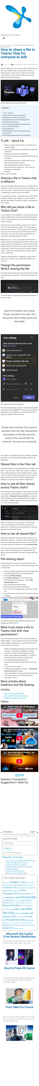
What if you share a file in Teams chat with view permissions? (16, 132)
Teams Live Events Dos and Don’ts (16, 865)
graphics (7, 903)
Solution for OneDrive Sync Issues (15, 698)
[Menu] (4, 38)
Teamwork (31, 925)
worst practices (18, 928)
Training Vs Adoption (12, 869)
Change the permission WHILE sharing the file (16, 120)
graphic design (26, 900)
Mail (29, 903)
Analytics (17, 882)
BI (17, 885)
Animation (29, 882)
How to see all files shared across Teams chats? (16, 124)
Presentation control (19, 923)
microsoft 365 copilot (26, 905)
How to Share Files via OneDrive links (16, 696)
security (28, 923)
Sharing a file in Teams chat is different (14, 115)
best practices (17, 64)
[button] (16, 775)
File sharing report (8, 129)
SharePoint (8, 925)
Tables (17, 925)
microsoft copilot (8, 909)
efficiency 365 (14, 897)
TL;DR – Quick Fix (8, 113)
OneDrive (18, 913)
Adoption (6, 882)
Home (2, 45)
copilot (29, 887)
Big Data (24, 885)
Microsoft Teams (9, 45)
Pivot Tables (20, 916)
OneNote (28, 913)
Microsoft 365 (25, 64)
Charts (31, 885)
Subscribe (7, 848)
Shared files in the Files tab (11, 122)
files (23, 871)
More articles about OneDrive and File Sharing (17, 135)
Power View (9, 923)
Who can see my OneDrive (13, 871)
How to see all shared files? (11, 126)
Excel (29, 897)
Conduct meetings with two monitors (17, 863)
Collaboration (10, 888)
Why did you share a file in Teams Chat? (14, 117)
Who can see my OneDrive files (14, 694)
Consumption (21, 887)
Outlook (9, 916)
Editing (22, 894)
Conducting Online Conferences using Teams (19, 867)
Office (19, 909)
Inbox (15, 903)
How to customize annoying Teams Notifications (20, 861)
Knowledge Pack (22, 903)
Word (8, 928)
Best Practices (8, 885)
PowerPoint (16, 919)
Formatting (8, 900)
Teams (23, 925)
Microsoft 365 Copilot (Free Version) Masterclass (19, 935)
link (17, 623)
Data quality (15, 890)
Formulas (17, 900)
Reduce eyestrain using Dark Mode (16, 873)
